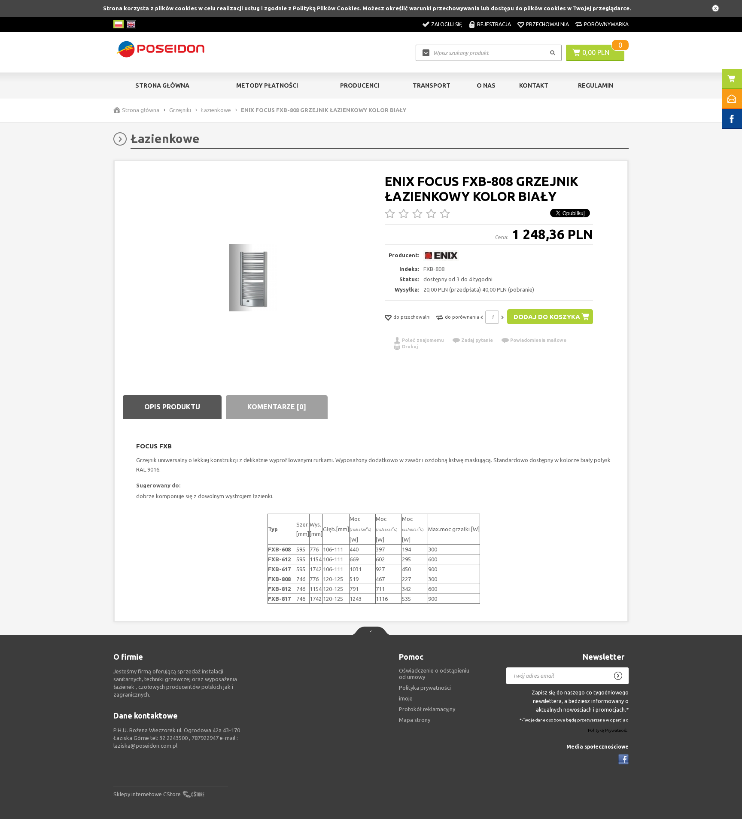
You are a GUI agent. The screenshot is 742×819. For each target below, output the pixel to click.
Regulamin (595, 85)
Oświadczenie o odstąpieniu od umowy (434, 673)
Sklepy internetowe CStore (147, 794)
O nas (486, 85)
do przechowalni (412, 317)
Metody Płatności (267, 85)
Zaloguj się (446, 24)
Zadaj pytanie (477, 340)
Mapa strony (414, 720)
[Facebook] (623, 759)
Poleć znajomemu (423, 340)
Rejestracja (494, 24)
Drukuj (410, 346)
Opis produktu (172, 407)
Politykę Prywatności (608, 730)
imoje (406, 698)
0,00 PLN (595, 52)
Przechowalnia (547, 24)
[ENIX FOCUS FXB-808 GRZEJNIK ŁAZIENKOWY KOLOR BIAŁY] (253, 278)
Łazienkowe (216, 110)
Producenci (359, 85)
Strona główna (162, 85)
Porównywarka (606, 24)
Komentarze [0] (276, 407)
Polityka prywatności (425, 688)
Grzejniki (180, 110)
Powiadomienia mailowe (538, 340)
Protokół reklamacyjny (427, 709)
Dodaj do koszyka (547, 316)
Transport (431, 85)
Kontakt (533, 85)
